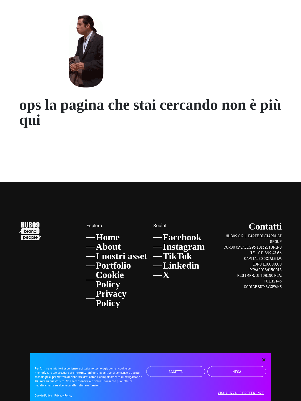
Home (108, 237)
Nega (237, 371)
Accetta (176, 371)
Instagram (184, 246)
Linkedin (181, 265)
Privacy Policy (63, 395)
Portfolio (113, 265)
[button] (263, 359)
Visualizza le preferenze (241, 392)
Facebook (182, 237)
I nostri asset (121, 256)
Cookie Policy (43, 395)
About (108, 246)
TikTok (177, 256)
